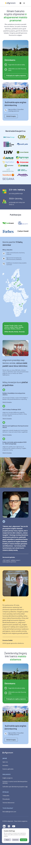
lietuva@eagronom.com (9, 811)
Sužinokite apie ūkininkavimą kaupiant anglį (15, 786)
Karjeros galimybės (8, 769)
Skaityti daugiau (7, 402)
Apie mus (5, 762)
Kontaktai (5, 765)
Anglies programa (8, 778)
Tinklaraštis (6, 795)
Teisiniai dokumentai (8, 802)
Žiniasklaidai (6, 799)
